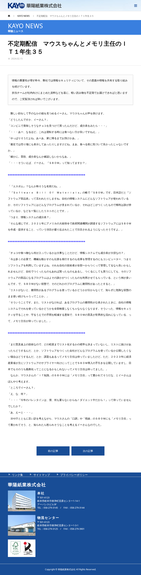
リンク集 (17, 475)
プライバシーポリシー (74, 475)
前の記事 (53, 451)
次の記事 (88, 451)
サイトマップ (41, 475)
